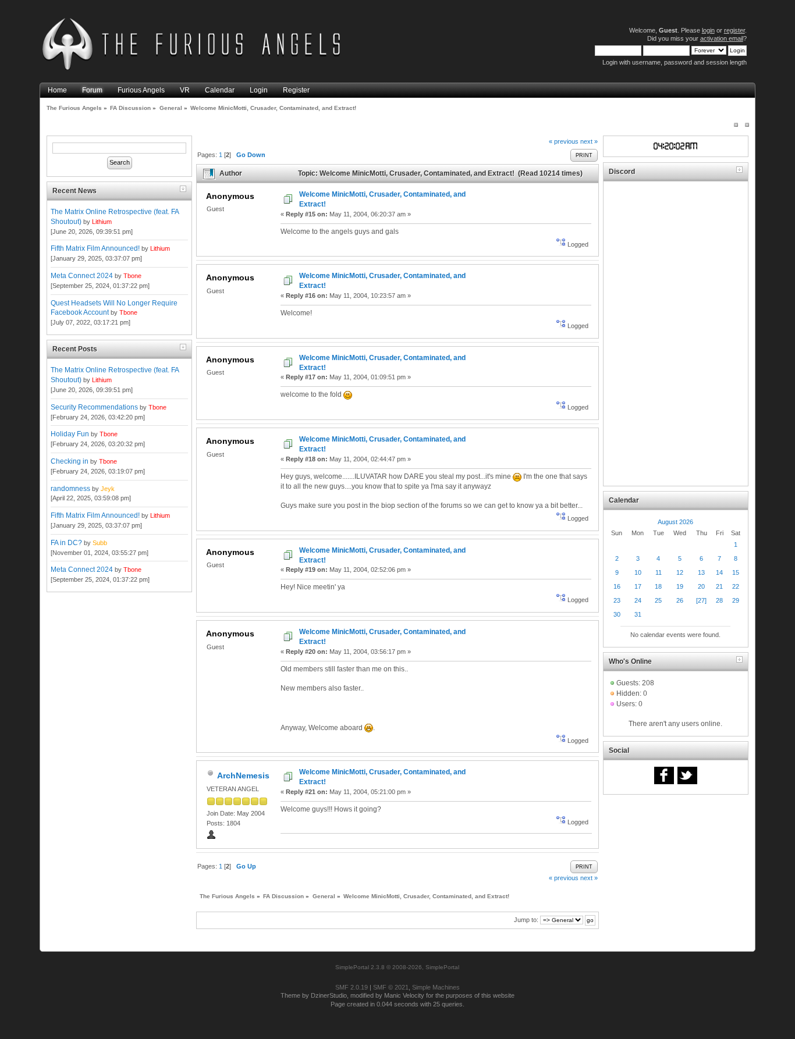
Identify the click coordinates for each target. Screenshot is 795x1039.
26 (679, 600)
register (734, 30)
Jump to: (526, 919)
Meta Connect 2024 (82, 276)
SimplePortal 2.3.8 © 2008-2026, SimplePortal (397, 967)
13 (701, 572)
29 (735, 600)
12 (679, 572)
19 (679, 586)
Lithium (102, 221)
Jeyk (108, 488)
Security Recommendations (94, 407)
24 (637, 600)
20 (701, 586)
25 (658, 600)
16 (616, 586)
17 (637, 586)
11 (658, 572)
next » (589, 141)
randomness (70, 489)
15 (735, 572)
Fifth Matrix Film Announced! (95, 248)
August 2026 (675, 521)
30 (616, 614)
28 (719, 600)
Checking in (69, 461)
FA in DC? (66, 543)
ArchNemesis (243, 775)
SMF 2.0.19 (351, 987)
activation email (721, 38)
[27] (701, 600)
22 (735, 586)
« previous (563, 141)
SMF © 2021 (391, 987)
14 (719, 572)
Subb (100, 542)
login (708, 30)
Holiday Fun (70, 434)
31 (637, 614)
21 (719, 586)
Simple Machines (436, 987)
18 (658, 586)
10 (637, 572)
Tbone (132, 275)
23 (616, 600)
